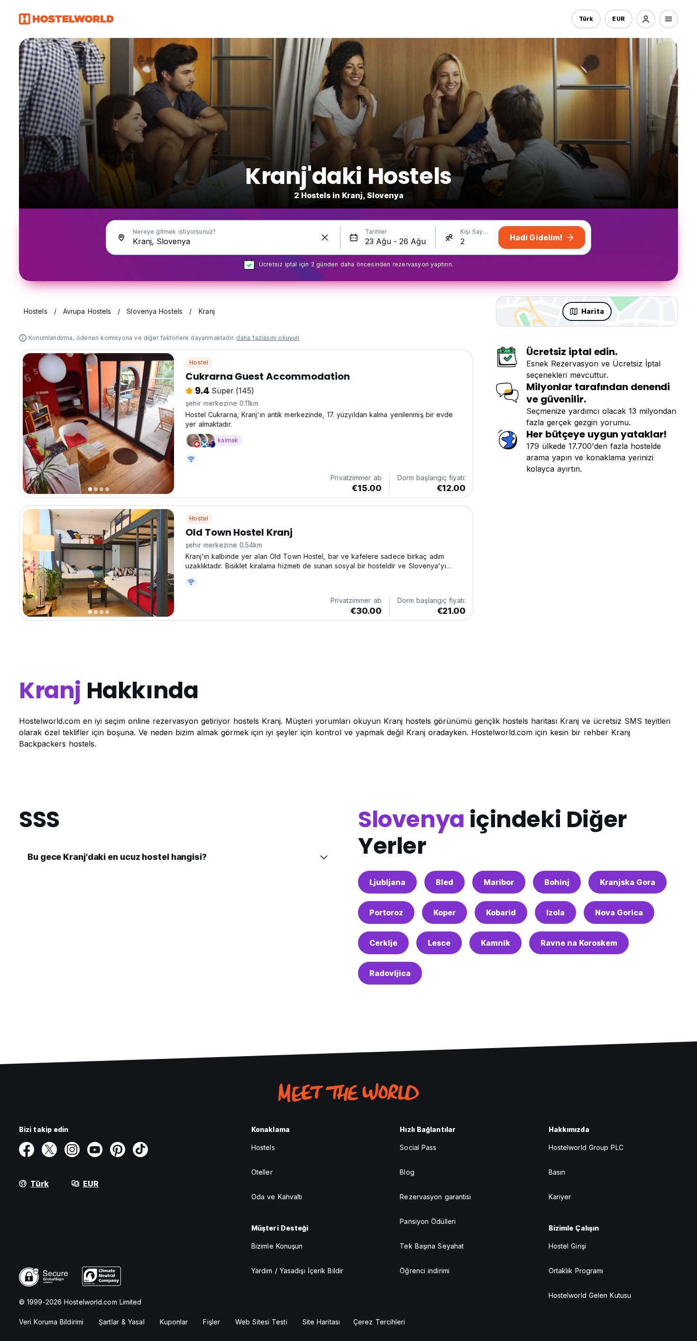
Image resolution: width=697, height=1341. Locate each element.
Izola (555, 912)
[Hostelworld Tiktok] (140, 1149)
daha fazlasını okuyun (267, 337)
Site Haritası (321, 1322)
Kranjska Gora (627, 882)
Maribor (499, 882)
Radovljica (390, 973)
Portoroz (386, 912)
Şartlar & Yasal (122, 1322)
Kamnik (495, 943)
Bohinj (556, 882)
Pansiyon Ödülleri (428, 1221)
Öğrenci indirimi (424, 1271)
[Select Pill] (645, 18)
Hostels (263, 1147)
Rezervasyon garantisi (435, 1197)
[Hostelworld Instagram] (72, 1149)
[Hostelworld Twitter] (49, 1149)
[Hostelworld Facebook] (26, 1149)
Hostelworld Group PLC (586, 1147)
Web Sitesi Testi (261, 1322)
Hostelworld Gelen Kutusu (590, 1295)
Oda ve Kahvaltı (277, 1197)
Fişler (211, 1322)
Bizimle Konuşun (277, 1246)
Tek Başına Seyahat (432, 1246)
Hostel (198, 362)
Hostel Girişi (567, 1246)
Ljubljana (387, 882)
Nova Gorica (619, 912)
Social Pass (418, 1147)
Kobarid (501, 912)
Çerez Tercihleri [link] (379, 1322)
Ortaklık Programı (576, 1271)
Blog (407, 1172)
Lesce (439, 943)
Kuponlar (174, 1322)
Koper (444, 912)
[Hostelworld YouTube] (94, 1149)
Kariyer (560, 1197)
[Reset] (324, 237)
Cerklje (383, 943)
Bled (444, 882)
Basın (557, 1172)
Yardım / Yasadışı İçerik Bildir (297, 1271)
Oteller (262, 1172)
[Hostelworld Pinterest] (117, 1149)
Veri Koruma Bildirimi (51, 1322)
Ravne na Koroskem (579, 943)
